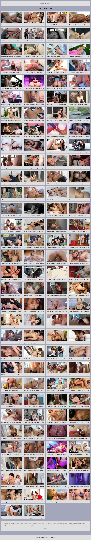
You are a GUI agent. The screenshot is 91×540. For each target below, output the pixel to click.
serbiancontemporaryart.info (47, 537)
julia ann (46, 3)
